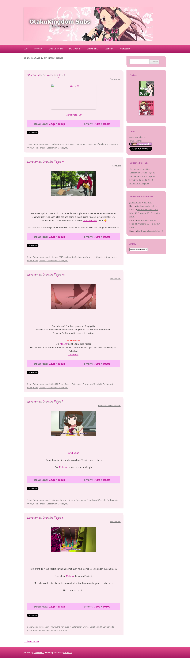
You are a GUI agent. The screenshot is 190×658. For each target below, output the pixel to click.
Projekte (38, 48)
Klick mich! (73, 354)
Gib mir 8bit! (92, 48)
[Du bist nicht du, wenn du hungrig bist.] (73, 423)
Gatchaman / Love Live (139, 169)
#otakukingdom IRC (138, 137)
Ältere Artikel (31, 641)
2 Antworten (115, 79)
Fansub (42, 147)
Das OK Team (56, 48)
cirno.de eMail (135, 140)
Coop (35, 147)
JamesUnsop (135, 202)
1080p (61, 124)
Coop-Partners (90, 220)
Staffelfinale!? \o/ (74, 114)
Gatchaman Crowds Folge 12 (46, 75)
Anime (29, 147)
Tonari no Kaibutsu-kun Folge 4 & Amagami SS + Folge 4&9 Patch (144, 213)
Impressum (124, 48)
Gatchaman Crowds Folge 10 (46, 274)
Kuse (70, 144)
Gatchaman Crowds (84, 144)
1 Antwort (116, 165)
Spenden (109, 48)
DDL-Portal (74, 48)
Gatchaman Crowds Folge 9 (45, 401)
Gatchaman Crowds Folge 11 (45, 161)
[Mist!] (73, 539)
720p (52, 124)
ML (66, 147)
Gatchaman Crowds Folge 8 (45, 517)
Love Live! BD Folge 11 (139, 183)
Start (26, 48)
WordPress (67, 652)
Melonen (64, 343)
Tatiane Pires (39, 652)
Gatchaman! (73, 452)
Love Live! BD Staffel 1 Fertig (141, 179)
